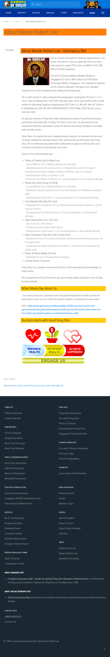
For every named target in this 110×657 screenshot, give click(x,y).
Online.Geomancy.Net (19, 597)
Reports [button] (22, 12)
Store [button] (63, 12)
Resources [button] (78, 12)
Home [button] (8, 12)
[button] (102, 13)
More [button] (92, 12)
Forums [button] (36, 12)
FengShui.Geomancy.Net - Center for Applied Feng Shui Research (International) (48, 578)
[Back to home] (15, 4)
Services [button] (50, 12)
